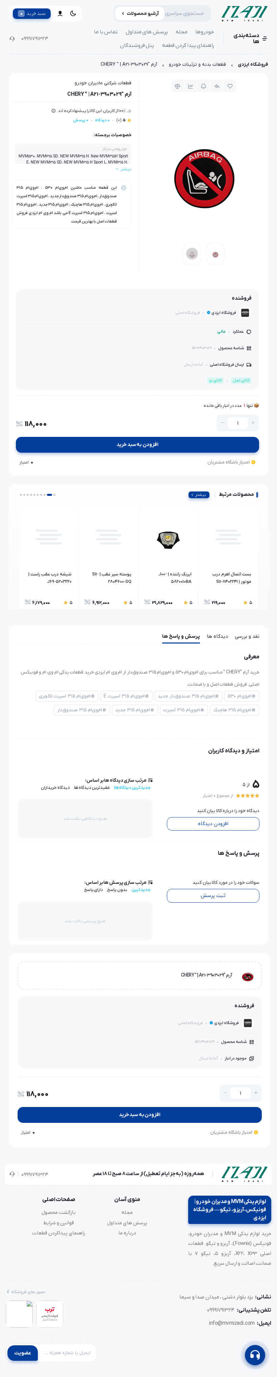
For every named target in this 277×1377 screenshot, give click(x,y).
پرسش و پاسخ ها (181, 636)
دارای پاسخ (93, 890)
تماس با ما (106, 32)
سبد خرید (33, 13)
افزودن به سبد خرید (137, 444)
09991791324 (34, 38)
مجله (181, 32)
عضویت (22, 1353)
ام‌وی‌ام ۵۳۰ (239, 696)
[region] (138, 66)
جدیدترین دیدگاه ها (132, 787)
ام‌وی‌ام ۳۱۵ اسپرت (181, 710)
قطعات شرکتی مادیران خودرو (103, 83)
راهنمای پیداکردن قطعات (58, 1233)
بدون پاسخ (117, 890)
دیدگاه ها (217, 636)
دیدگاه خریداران (55, 787)
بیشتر (200, 495)
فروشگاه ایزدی (253, 64)
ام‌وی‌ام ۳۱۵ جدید (132, 710)
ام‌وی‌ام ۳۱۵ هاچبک (232, 710)
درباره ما (127, 1233)
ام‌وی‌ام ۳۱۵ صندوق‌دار (79, 710)
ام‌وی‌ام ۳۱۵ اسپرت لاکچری (65, 696)
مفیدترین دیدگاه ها (92, 787)
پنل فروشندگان (137, 45)
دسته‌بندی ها (246, 39)
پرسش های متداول (147, 32)
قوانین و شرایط (58, 1223)
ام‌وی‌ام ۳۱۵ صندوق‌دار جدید (186, 696)
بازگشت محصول (59, 1212)
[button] (54, 495)
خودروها (204, 32)
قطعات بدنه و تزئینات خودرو (197, 64)
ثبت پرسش (213, 895)
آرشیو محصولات (143, 13)
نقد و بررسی (247, 636)
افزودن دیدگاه (213, 823)
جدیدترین (141, 890)
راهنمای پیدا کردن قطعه (188, 45)
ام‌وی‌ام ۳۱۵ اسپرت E (124, 696)
